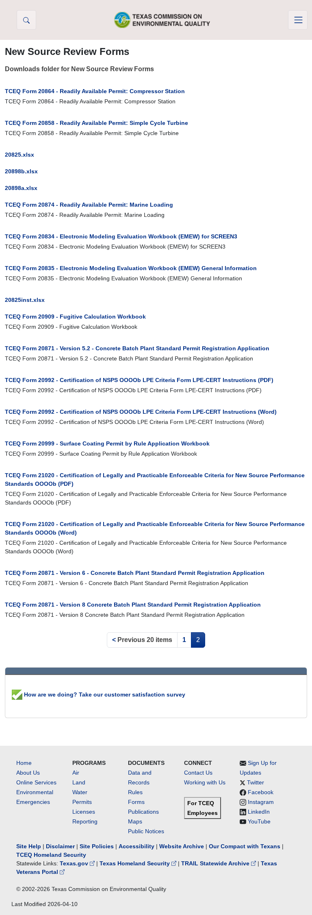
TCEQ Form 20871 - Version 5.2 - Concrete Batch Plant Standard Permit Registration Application (137, 348)
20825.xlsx (19, 154)
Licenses (83, 811)
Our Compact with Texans (244, 846)
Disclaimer (60, 846)
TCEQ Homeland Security (51, 855)
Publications (143, 811)
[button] (26, 20)
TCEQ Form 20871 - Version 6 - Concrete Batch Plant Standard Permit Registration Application (134, 573)
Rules (135, 792)
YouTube (259, 821)
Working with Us (204, 782)
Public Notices (146, 831)
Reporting (85, 821)
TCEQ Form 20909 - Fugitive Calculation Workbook (75, 316)
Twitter (255, 782)
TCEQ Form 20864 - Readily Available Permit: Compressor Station (95, 91)
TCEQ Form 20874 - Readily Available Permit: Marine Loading (89, 204)
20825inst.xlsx (25, 300)
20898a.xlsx (21, 188)
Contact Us (198, 772)
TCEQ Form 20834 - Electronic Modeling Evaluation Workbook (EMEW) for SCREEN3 (121, 236)
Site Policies (97, 846)
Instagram (261, 802)
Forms (136, 802)
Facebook (260, 792)
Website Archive (181, 846)
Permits (82, 802)
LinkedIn (259, 811)
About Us (28, 772)
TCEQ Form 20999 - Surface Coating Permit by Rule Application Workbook (107, 443)
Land (78, 782)
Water (79, 792)
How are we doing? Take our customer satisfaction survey (103, 694)
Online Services (36, 782)
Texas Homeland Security (135, 863)
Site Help (28, 846)
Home (24, 763)
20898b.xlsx (21, 171)
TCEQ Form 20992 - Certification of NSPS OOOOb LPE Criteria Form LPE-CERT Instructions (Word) (141, 411)
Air (75, 772)
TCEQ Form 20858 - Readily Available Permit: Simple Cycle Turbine (96, 123)
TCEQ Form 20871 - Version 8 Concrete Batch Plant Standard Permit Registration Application (133, 604)
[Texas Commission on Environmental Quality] (162, 20)
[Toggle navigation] (298, 20)
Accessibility (137, 846)
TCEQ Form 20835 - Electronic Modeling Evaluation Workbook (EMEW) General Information (131, 268)
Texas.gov (75, 863)
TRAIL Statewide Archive (216, 863)
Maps (135, 821)
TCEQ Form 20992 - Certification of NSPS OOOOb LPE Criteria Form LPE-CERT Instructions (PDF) (139, 380)
